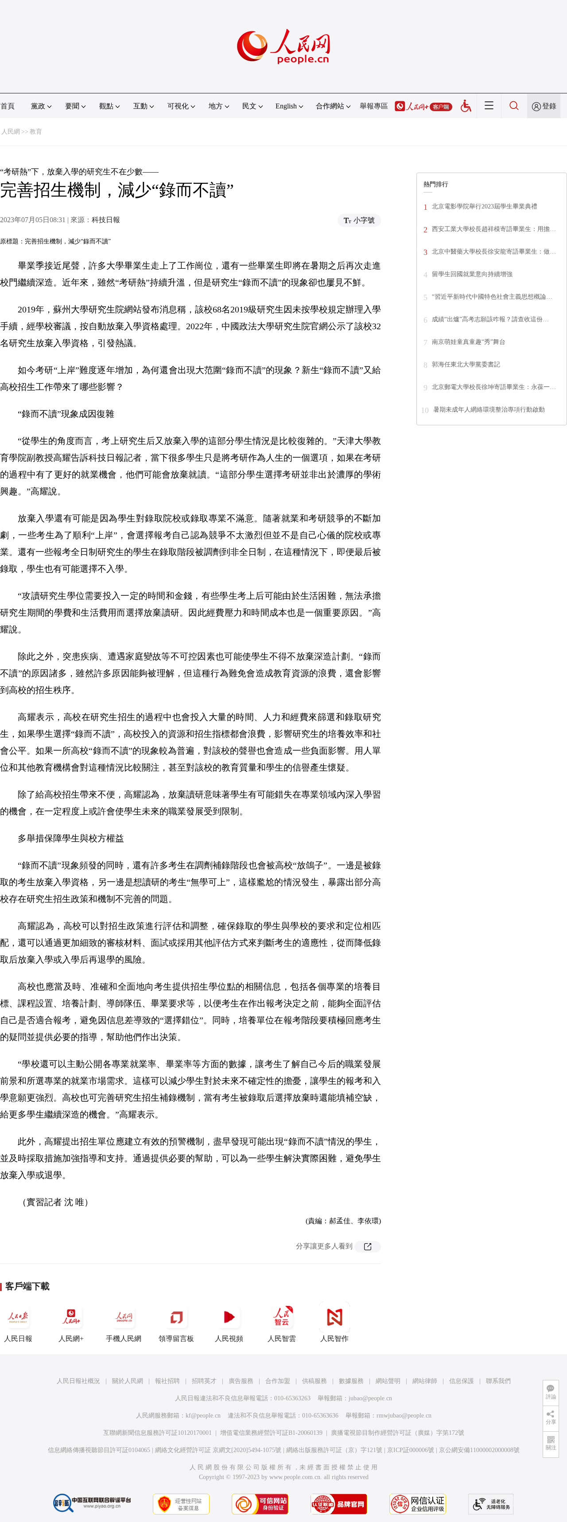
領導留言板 (176, 1338)
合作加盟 (277, 1381)
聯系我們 (498, 1381)
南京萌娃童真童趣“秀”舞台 (468, 342)
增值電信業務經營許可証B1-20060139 (271, 1433)
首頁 (7, 106)
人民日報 (18, 1338)
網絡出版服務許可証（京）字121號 (334, 1450)
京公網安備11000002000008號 (479, 1450)
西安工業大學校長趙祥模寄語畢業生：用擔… (494, 229)
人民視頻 (229, 1338)
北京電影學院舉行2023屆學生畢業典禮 (484, 206)
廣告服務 (241, 1381)
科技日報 (106, 219)
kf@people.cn (203, 1415)
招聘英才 (204, 1381)
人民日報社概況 (78, 1381)
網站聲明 (388, 1381)
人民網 (10, 131)
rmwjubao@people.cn (404, 1415)
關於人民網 (127, 1381)
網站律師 (424, 1381)
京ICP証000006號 (410, 1450)
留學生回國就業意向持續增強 (472, 274)
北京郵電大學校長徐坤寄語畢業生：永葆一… (494, 387)
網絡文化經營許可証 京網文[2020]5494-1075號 (218, 1450)
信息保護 (461, 1381)
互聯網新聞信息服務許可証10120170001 (157, 1433)
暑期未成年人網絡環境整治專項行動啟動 (489, 409)
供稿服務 (314, 1381)
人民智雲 (282, 1338)
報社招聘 (167, 1381)
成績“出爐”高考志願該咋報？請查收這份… (490, 319)
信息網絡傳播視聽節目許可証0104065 (99, 1450)
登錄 (549, 106)
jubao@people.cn (370, 1398)
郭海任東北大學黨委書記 (466, 364)
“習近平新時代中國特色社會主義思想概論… (492, 296)
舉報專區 (374, 106)
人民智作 (334, 1338)
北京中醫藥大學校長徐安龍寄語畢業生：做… (494, 251)
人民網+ (71, 1338)
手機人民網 (123, 1338)
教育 (36, 131)
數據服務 (351, 1381)
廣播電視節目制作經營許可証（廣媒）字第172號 (397, 1433)
